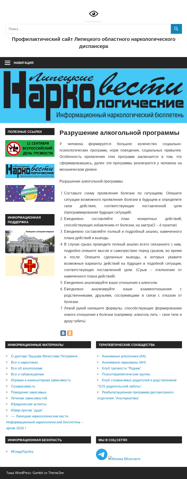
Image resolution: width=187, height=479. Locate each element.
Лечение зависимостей (29, 398)
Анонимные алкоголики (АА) (124, 356)
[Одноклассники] (70, 333)
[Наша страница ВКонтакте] (124, 459)
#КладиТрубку (22, 451)
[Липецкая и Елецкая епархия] (30, 252)
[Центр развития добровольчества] (30, 200)
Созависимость (23, 386)
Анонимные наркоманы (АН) (124, 362)
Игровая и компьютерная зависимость (41, 380)
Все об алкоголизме (26, 368)
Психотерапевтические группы (126, 374)
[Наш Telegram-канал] (102, 459)
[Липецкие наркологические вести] (30, 177)
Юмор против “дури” (27, 410)
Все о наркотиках (24, 362)
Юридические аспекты (29, 404)
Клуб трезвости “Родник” (121, 368)
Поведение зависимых (29, 392)
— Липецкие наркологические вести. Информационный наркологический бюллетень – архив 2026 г (45, 422)
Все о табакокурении (27, 374)
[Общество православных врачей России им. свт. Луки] (30, 275)
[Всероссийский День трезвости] (30, 155)
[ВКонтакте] (63, 333)
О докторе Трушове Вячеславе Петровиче (44, 356)
